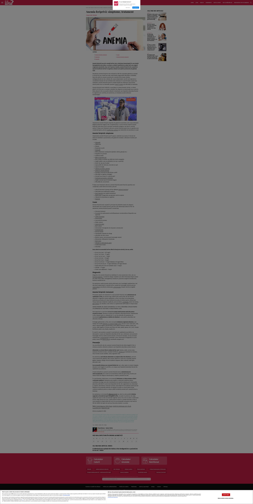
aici (22, 499)
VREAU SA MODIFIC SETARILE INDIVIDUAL (225, 498)
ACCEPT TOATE (226, 494)
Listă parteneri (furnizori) (113, 497)
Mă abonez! (135, 7)
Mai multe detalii (66, 495)
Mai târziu (128, 7)
